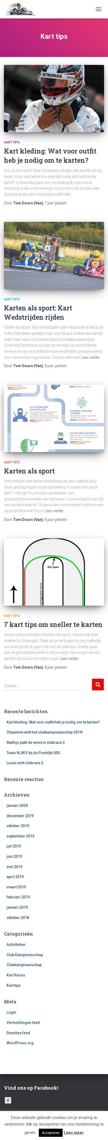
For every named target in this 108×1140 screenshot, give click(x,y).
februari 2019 (18, 897)
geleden (56, 203)
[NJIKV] (22, 9)
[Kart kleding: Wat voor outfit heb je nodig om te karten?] (54, 98)
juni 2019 (14, 856)
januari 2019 (17, 907)
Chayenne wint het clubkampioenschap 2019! (45, 732)
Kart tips (12, 142)
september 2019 (20, 836)
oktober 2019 (18, 826)
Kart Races (16, 975)
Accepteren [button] (51, 1133)
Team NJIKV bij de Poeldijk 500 (33, 753)
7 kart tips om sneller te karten (53, 624)
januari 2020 (17, 805)
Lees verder (90, 357)
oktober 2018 (18, 918)
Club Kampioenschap (25, 955)
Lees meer (74, 1132)
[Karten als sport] (54, 418)
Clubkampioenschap (24, 965)
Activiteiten (16, 944)
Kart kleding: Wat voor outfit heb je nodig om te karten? (53, 722)
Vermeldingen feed (23, 1023)
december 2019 (20, 816)
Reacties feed (18, 1033)
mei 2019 (14, 867)
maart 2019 (16, 887)
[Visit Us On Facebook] (8, 1100)
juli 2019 (14, 846)
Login (11, 1012)
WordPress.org (20, 1043)
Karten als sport (29, 471)
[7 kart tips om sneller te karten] (54, 572)
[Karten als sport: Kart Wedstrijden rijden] (54, 255)
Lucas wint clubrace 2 (25, 763)
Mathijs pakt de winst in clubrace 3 (36, 742)
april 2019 (15, 877)
